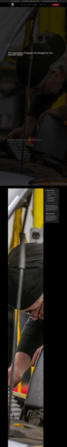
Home (22, 4)
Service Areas (34, 4)
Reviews (41, 4)
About (26, 4)
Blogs (45, 4)
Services (29, 4)
